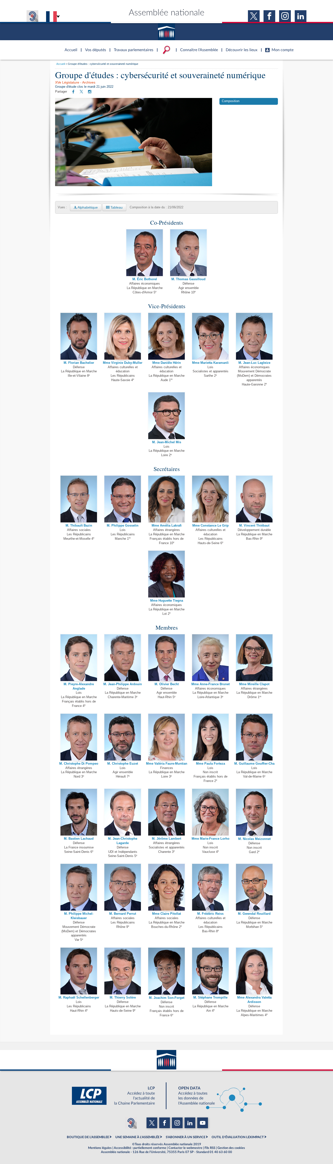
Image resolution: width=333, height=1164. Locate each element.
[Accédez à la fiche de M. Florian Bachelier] (79, 336)
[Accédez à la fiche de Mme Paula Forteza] (210, 737)
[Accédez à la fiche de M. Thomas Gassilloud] (188, 252)
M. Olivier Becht (167, 684)
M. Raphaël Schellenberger (79, 997)
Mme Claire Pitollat (166, 913)
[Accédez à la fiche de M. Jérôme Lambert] (166, 812)
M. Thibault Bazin (79, 525)
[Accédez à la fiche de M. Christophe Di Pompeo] (79, 737)
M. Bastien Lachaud (79, 838)
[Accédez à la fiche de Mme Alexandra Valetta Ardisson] (254, 970)
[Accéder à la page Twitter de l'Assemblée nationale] (254, 16)
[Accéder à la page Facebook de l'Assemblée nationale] (269, 16)
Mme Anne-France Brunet (210, 684)
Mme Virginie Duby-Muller (122, 363)
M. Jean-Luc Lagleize (254, 363)
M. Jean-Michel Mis (166, 442)
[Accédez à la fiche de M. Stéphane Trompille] (210, 970)
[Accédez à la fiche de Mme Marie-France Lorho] (210, 812)
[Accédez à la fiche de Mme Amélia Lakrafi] (166, 498)
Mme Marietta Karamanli (210, 363)
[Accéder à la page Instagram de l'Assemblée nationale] (285, 16)
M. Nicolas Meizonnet (254, 839)
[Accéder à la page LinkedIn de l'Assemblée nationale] (300, 16)
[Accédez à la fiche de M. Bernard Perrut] (122, 887)
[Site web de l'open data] (215, 1095)
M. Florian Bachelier (79, 363)
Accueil (60, 63)
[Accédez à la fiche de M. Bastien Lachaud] (79, 812)
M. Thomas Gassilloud (188, 279)
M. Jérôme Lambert (166, 838)
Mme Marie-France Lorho (210, 838)
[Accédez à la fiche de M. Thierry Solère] (122, 970)
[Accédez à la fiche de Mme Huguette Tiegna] (166, 574)
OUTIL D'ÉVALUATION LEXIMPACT (238, 1137)
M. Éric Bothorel (144, 279)
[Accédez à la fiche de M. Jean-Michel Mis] (166, 415)
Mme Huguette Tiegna (166, 600)
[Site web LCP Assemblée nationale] (117, 1095)
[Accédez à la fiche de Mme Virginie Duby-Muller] (122, 336)
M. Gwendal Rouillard (254, 913)
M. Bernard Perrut (122, 913)
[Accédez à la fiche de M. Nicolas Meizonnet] (254, 812)
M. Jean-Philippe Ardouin (122, 684)
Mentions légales (100, 1147)
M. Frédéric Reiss (210, 913)
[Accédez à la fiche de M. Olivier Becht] (166, 657)
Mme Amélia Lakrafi (167, 525)
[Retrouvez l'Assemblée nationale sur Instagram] (89, 92)
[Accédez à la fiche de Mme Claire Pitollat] (166, 887)
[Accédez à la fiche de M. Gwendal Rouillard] (254, 887)
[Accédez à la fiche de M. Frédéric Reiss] (210, 887)
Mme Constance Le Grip (210, 525)
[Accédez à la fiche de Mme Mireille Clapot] (254, 657)
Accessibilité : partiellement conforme (140, 1147)
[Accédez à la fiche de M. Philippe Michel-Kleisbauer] (79, 887)
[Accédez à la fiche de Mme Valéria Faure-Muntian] (166, 737)
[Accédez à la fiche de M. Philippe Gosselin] (122, 498)
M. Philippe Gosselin (122, 525)
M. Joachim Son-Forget (166, 998)
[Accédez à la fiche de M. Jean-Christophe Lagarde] (122, 812)
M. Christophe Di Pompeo (78, 763)
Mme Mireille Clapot (254, 684)
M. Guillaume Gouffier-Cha (254, 763)
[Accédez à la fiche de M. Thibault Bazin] (79, 498)
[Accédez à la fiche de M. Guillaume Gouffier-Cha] (254, 737)
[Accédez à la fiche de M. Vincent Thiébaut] (254, 498)
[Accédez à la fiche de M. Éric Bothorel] (144, 252)
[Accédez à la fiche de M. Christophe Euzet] (122, 737)
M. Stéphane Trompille (210, 997)
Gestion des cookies (231, 1147)
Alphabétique (87, 207)
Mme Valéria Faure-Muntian (166, 763)
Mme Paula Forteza (210, 763)
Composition (230, 101)
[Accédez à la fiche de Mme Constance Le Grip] (210, 498)
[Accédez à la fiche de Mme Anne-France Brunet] (210, 657)
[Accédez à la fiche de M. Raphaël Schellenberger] (79, 970)
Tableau (116, 207)
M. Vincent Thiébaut (254, 525)
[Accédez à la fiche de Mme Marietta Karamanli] (210, 336)
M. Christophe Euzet (122, 763)
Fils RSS (210, 1147)
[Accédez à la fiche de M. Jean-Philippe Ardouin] (122, 657)
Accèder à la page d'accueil (69, 47)
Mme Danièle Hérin (166, 363)
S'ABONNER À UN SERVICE (185, 1137)
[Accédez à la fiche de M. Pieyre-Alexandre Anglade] (79, 657)
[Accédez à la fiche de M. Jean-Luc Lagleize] (254, 336)
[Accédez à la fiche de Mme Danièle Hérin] (166, 336)
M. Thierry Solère (123, 997)
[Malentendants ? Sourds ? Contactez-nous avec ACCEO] (32, 16)
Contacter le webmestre (185, 1147)
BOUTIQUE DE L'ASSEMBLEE (88, 1137)
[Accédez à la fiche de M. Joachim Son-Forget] (166, 971)
